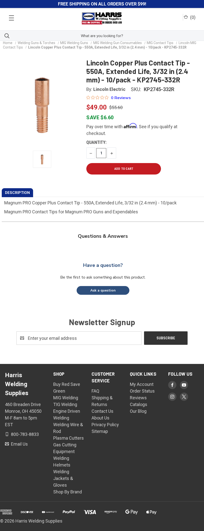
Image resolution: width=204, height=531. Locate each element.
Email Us (19, 444)
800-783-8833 (24, 434)
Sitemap (100, 431)
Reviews (138, 397)
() (192, 17)
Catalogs (138, 404)
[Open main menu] (11, 16)
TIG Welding (65, 404)
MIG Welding (65, 397)
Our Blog (138, 411)
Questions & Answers (103, 236)
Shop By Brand (67, 491)
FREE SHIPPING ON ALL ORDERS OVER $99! (102, 3)
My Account (141, 384)
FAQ (95, 391)
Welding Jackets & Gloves (63, 478)
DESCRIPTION (17, 192)
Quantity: (96, 142)
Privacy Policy (105, 424)
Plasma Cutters (68, 438)
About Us (100, 417)
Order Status (142, 391)
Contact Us (102, 411)
